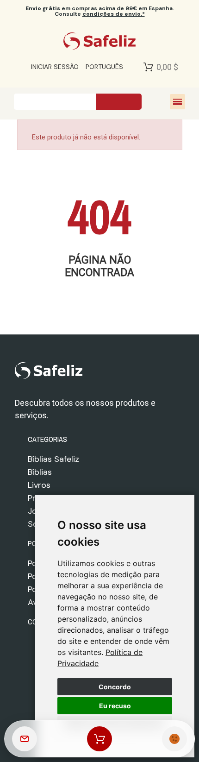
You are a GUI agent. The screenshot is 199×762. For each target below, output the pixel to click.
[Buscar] (119, 102)
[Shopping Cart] (148, 66)
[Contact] (24, 738)
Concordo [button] (115, 687)
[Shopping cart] (99, 738)
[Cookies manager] (174, 738)
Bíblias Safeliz (53, 459)
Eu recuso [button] (115, 706)
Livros (39, 485)
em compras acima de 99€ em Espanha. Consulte (99, 11)
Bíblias (40, 472)
